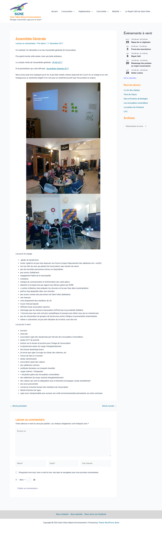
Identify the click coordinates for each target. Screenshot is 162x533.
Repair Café (136, 56)
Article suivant (109, 406)
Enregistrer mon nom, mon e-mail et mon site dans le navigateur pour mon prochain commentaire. (59, 472)
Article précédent (18, 406)
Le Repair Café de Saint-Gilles (137, 11)
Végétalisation (84, 11)
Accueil (54, 11)
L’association (66, 11)
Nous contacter (62, 514)
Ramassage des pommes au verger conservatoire (141, 64)
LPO (125, 111)
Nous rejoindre (76, 514)
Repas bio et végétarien (140, 42)
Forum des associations (141, 49)
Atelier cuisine (137, 73)
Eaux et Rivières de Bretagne (136, 99)
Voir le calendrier (130, 78)
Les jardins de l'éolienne (134, 107)
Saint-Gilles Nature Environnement (25, 17)
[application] (73, 11)
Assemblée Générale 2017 (57, 68)
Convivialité (101, 11)
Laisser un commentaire (25, 43)
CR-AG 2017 (57, 62)
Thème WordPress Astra (109, 522)
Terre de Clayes (130, 94)
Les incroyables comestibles (136, 103)
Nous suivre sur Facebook (95, 514)
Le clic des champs (132, 90)
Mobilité (115, 11)
